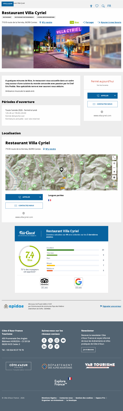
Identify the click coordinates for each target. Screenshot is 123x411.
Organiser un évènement (52, 400)
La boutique (71, 400)
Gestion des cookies (84, 398)
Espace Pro (100, 398)
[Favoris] (97, 6)
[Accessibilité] (91, 6)
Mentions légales (49, 398)
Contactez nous (66, 398)
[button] (103, 6)
